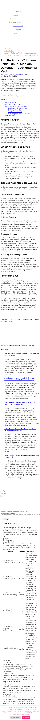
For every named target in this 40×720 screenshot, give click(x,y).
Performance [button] (7, 672)
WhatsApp (30, 346)
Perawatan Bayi (9, 115)
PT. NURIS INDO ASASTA (10, 513)
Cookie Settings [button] (15, 717)
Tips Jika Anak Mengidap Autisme (16, 106)
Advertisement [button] (7, 694)
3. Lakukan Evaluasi (15, 112)
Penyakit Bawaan (15, 74)
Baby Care (8, 50)
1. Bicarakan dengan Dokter (17, 108)
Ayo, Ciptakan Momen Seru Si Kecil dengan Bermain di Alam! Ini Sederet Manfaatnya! (19, 379)
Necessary (8, 540)
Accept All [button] (26, 717)
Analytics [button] (6, 683)
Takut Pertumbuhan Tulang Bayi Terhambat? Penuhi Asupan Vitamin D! (20, 403)
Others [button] (5, 705)
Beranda (8, 48)
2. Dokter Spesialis (14, 110)
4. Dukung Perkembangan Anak (19, 114)
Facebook (15, 346)
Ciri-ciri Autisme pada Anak (13, 104)
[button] (4, 44)
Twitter (22, 346)
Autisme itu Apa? (10, 102)
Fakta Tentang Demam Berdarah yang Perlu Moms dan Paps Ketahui (20, 430)
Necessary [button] (6, 538)
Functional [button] (6, 660)
